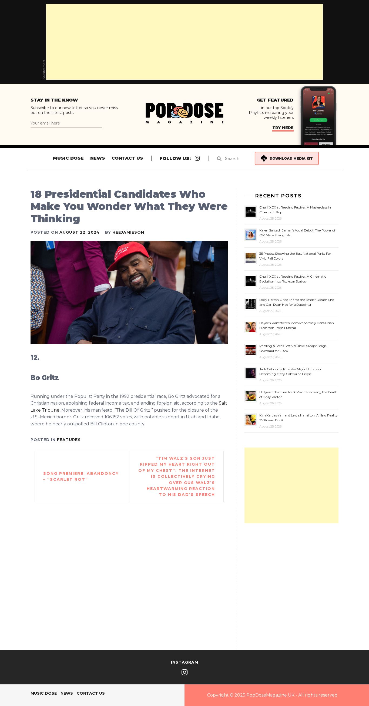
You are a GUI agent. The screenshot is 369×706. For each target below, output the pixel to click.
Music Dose (68, 158)
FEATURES (69, 439)
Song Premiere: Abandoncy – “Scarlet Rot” (81, 476)
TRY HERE (283, 127)
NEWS (97, 158)
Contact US (127, 158)
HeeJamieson (128, 232)
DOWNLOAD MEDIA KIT (291, 158)
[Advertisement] (184, 42)
